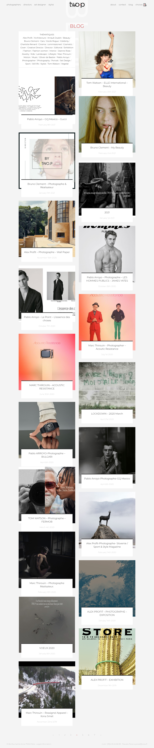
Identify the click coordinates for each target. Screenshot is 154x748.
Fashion (27, 51)
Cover (23, 48)
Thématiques (47, 35)
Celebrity (64, 41)
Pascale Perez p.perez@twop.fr (134, 744)
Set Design (65, 61)
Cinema (42, 44)
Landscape (41, 54)
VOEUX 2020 (47, 648)
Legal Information (43, 744)
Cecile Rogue (52, 41)
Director (49, 48)
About (113, 5)
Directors (27, 5)
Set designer (40, 5)
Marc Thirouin (64, 54)
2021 (107, 212)
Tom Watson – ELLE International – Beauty (107, 84)
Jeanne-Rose (64, 51)
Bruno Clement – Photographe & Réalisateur (46, 186)
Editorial (58, 48)
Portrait (54, 61)
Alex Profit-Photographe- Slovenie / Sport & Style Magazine (107, 545)
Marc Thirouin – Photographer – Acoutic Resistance (107, 347)
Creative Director (35, 48)
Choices (139, 5)
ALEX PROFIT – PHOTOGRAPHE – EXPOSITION (107, 613)
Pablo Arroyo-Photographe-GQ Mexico (107, 478)
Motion (27, 57)
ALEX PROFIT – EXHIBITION (107, 680)
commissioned (55, 44)
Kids (33, 54)
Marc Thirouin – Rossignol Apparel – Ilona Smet (47, 715)
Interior (52, 51)
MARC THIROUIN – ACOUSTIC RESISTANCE (47, 387)
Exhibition (68, 48)
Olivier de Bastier (47, 57)
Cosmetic (67, 44)
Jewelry (25, 54)
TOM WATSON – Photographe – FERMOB (47, 520)
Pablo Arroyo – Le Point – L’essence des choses (47, 319)
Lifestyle (52, 54)
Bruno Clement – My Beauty (107, 147)
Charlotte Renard (29, 44)
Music (35, 57)
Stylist (51, 5)
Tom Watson (54, 64)
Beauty (66, 38)
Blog (131, 5)
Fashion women (40, 51)
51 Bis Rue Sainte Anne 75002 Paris (21, 744)
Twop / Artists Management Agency (77, 4)
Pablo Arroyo (63, 57)
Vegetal (65, 64)
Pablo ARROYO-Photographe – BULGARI (47, 455)
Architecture (40, 38)
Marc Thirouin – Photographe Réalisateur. (47, 585)
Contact (122, 5)
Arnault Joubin (55, 38)
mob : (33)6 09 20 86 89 (111, 744)
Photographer (29, 61)
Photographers (14, 5)
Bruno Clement (31, 41)
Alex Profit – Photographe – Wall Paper (47, 252)
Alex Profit (27, 38)
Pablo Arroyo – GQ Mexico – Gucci (47, 119)
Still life (35, 64)
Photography (43, 61)
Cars (42, 41)
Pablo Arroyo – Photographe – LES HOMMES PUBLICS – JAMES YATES (107, 279)
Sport (28, 64)
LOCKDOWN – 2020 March (107, 413)
